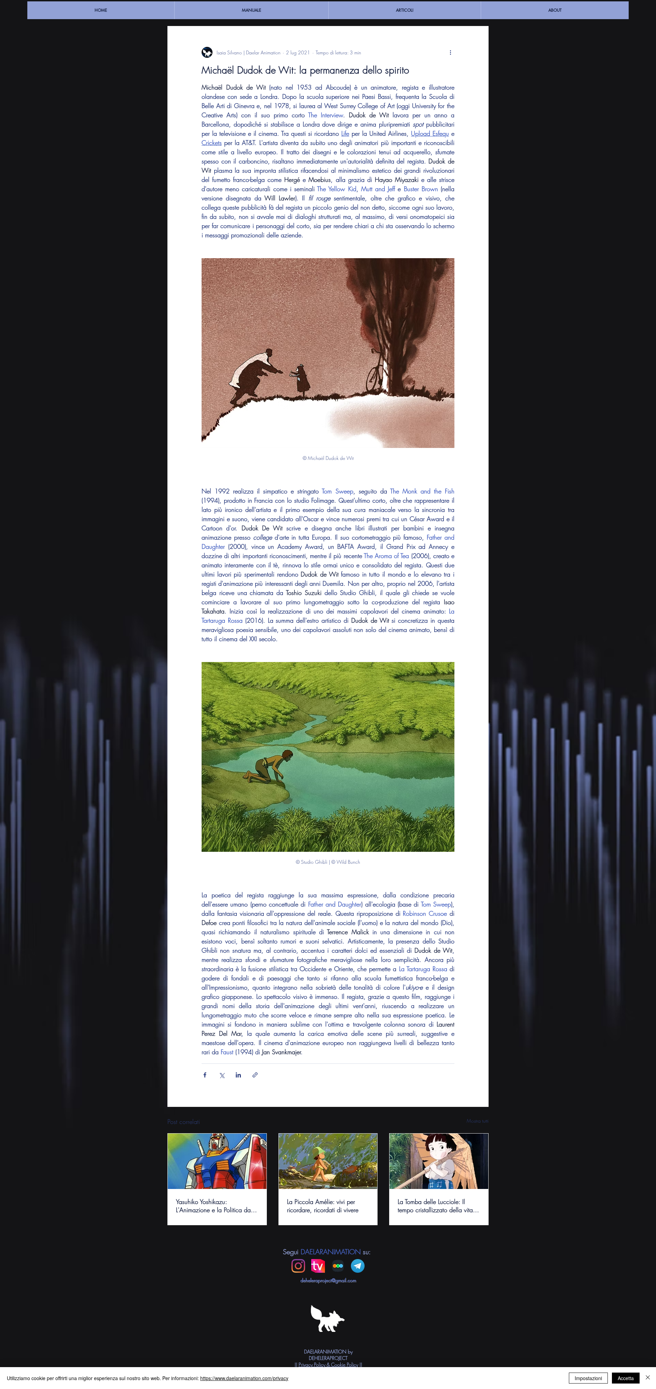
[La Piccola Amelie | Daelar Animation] (328, 1161)
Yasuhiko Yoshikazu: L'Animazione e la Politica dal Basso (214, 1206)
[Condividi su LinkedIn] (238, 1075)
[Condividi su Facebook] (205, 1075)
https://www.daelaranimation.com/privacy (244, 1378)
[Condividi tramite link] (255, 1075)
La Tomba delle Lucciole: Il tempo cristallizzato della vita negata (435, 1206)
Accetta (626, 1378)
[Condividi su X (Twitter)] (221, 1075)
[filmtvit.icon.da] (318, 1266)
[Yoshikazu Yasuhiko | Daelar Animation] (217, 1161)
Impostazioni (588, 1378)
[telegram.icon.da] (358, 1266)
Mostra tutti (478, 1120)
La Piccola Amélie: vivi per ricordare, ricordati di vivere (322, 1206)
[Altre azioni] (450, 52)
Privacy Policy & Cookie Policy (328, 1364)
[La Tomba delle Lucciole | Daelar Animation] (439, 1161)
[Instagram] (298, 1266)
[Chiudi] (648, 1378)
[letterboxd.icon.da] (338, 1266)
